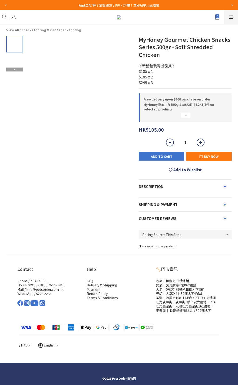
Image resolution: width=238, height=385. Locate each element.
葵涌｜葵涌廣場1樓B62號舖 (176, 285)
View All (12, 30)
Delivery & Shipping (102, 285)
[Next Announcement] (232, 5)
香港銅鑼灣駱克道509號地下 (190, 310)
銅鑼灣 (161, 310)
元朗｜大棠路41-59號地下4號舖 (179, 293)
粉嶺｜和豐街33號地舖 (172, 280)
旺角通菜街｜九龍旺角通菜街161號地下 (185, 306)
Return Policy (97, 293)
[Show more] (185, 117)
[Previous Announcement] (6, 5)
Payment (94, 289)
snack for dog (70, 30)
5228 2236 (44, 293)
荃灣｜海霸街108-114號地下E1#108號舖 (186, 297)
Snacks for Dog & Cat (38, 30)
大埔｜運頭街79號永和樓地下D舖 (180, 289)
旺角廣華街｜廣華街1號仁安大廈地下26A (186, 302)
